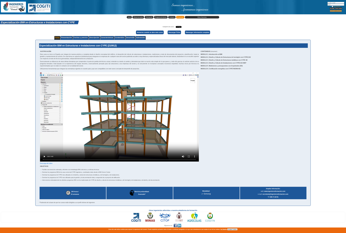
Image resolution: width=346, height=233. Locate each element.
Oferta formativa (138, 17)
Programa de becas (161, 17)
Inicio (129, 17)
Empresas (180, 17)
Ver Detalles (223, 229)
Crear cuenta (338, 8)
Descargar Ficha (174, 32)
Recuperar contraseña (336, 11)
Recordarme (337, 6)
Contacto (172, 17)
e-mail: (273, 194)
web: (273, 191)
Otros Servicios (202, 17)
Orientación (149, 17)
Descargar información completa (197, 32)
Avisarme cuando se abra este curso (150, 32)
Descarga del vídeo (46, 163)
